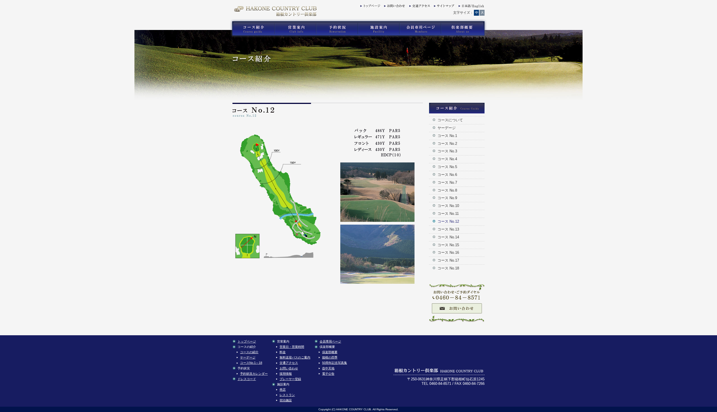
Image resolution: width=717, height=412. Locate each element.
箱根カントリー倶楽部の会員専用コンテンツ (420, 28)
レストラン (287, 395)
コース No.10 (448, 206)
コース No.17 (448, 260)
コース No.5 (447, 167)
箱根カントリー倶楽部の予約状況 (337, 28)
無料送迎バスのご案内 (295, 357)
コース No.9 (447, 198)
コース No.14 (448, 237)
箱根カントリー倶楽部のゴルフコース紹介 (252, 28)
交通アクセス (419, 7)
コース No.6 (447, 175)
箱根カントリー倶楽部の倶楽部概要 (464, 28)
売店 (283, 389)
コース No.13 (448, 229)
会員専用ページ (330, 341)
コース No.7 (447, 182)
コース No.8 (447, 190)
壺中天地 (328, 368)
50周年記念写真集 (334, 362)
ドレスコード (247, 379)
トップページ (370, 7)
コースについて (450, 120)
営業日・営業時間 (292, 346)
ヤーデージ (446, 128)
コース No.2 (447, 143)
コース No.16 (448, 252)
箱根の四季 (329, 357)
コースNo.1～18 (251, 362)
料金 (283, 352)
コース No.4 (447, 159)
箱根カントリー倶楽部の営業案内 (295, 28)
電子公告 (328, 373)
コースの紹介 (249, 352)
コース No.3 (447, 151)
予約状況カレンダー (254, 373)
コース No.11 (448, 213)
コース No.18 (448, 268)
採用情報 (286, 373)
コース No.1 (447, 136)
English (471, 7)
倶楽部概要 (329, 352)
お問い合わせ (394, 7)
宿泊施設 (286, 400)
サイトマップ (443, 7)
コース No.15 (448, 245)
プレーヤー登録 (290, 379)
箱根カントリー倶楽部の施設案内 (378, 28)
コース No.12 (448, 221)
